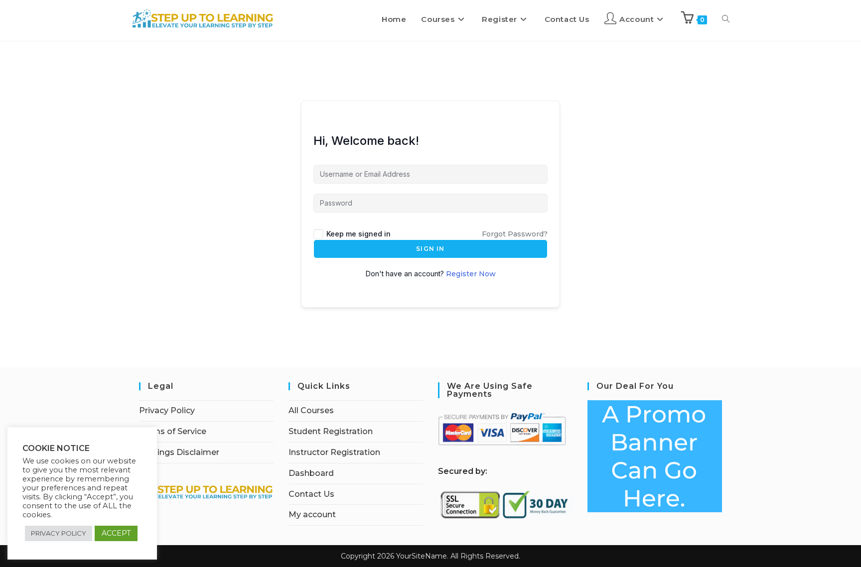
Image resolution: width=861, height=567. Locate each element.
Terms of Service (172, 431)
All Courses (311, 410)
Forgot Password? (515, 233)
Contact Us (311, 494)
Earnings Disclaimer (179, 452)
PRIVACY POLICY (58, 533)
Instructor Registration (334, 452)
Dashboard (311, 473)
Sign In (430, 248)
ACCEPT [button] (116, 533)
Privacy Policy (167, 410)
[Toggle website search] (726, 19)
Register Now (471, 273)
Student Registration (330, 431)
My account (312, 514)
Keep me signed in (358, 233)
